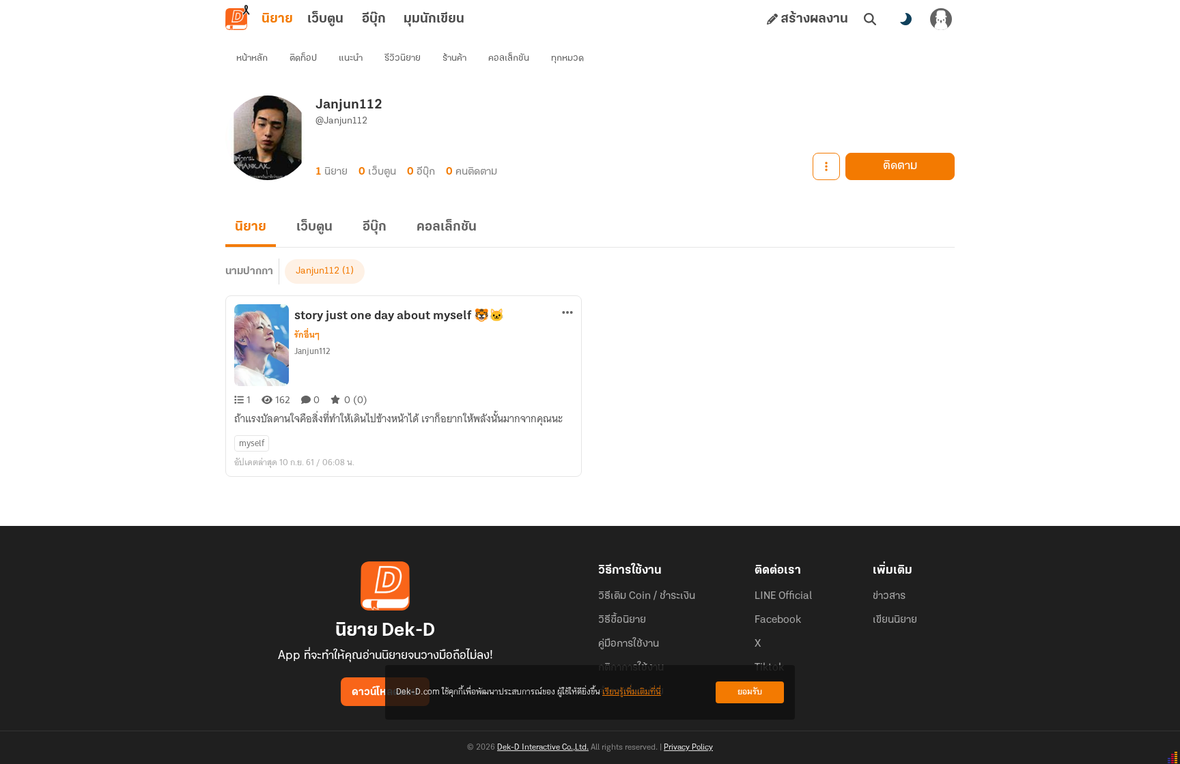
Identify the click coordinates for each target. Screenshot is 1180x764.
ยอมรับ (750, 692)
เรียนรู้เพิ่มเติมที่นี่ (631, 692)
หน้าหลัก (252, 58)
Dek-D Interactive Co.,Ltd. (543, 748)
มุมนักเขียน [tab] (434, 19)
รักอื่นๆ (307, 334)
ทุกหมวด (567, 58)
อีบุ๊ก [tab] (374, 19)
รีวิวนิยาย (402, 58)
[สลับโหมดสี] (905, 19)
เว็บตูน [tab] (325, 19)
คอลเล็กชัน (508, 58)
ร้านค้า (454, 58)
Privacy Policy (688, 748)
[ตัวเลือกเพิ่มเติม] (826, 166)
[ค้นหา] (870, 19)
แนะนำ (351, 58)
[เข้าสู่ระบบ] (941, 19)
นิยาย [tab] (277, 19)
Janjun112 (317, 271)
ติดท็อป (303, 58)
